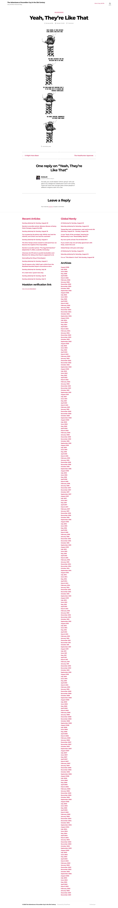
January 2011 (65, 664)
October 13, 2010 (60, 23)
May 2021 (64, 401)
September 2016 (66, 519)
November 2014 (66, 566)
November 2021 (66, 388)
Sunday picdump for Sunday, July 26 (34, 269)
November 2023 (66, 337)
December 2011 (66, 640)
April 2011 (64, 657)
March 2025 (64, 303)
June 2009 (64, 704)
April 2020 (64, 428)
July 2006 (64, 778)
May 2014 (64, 579)
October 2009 (65, 695)
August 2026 (65, 267)
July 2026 (64, 269)
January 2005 (65, 816)
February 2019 (65, 458)
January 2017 (65, 511)
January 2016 (65, 536)
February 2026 (65, 280)
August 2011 (64, 649)
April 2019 (64, 454)
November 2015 (66, 541)
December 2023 (66, 335)
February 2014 (65, 585)
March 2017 (64, 507)
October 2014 (65, 568)
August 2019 (65, 445)
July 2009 (64, 702)
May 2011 (63, 655)
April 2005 (64, 810)
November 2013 (66, 591)
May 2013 (64, 604)
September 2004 (66, 825)
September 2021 (66, 392)
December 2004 (66, 818)
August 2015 (65, 547)
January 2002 (65, 890)
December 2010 (66, 666)
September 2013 (66, 596)
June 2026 (64, 271)
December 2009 (66, 691)
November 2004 (66, 820)
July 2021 (64, 396)
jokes (49, 146)
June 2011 (64, 653)
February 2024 (65, 331)
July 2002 (64, 878)
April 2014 (64, 581)
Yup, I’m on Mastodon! (29, 288)
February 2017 (65, 509)
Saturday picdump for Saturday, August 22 (75, 226)
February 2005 (65, 814)
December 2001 (66, 893)
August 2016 (65, 521)
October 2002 (65, 871)
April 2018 (64, 479)
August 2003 (65, 850)
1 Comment (71, 23)
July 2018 (64, 473)
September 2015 (66, 545)
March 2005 (65, 812)
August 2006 (65, 776)
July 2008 (64, 727)
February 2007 (65, 763)
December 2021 (66, 386)
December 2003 (66, 842)
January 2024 (65, 333)
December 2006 (66, 767)
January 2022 (65, 384)
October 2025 (65, 288)
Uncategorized (59, 12)
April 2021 (64, 403)
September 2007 (66, 748)
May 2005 (64, 808)
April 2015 (64, 555)
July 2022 (64, 371)
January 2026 (65, 282)
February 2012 (65, 636)
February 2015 (65, 560)
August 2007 (65, 750)
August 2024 (65, 318)
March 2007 (65, 761)
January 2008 (65, 740)
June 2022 (64, 373)
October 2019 (65, 441)
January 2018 (65, 485)
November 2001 (66, 895)
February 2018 (65, 483)
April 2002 (64, 884)
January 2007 (65, 765)
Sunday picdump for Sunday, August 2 (34, 261)
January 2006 (65, 791)
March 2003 (64, 861)
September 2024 (66, 316)
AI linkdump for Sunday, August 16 (72, 251)
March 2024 (64, 329)
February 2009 (65, 712)
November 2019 (66, 439)
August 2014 (65, 572)
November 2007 (66, 744)
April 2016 (64, 530)
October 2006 (65, 772)
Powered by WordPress (63, 904)
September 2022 (66, 367)
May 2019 (64, 452)
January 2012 (65, 638)
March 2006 (65, 787)
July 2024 (64, 320)
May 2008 (64, 731)
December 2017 (66, 488)
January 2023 (65, 358)
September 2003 (66, 848)
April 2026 (64, 276)
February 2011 (65, 661)
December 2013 (66, 589)
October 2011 (65, 644)
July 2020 (64, 422)
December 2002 (66, 867)
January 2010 (65, 689)
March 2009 (65, 710)
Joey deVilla (50, 23)
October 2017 (65, 492)
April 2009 (64, 708)
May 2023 (64, 350)
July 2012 (64, 625)
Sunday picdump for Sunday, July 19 (34, 276)
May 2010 (64, 681)
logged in (50, 206)
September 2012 (66, 621)
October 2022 (65, 365)
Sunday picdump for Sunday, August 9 (34, 239)
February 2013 (65, 611)
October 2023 (65, 339)
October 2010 (65, 670)
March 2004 (65, 837)
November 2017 (66, 490)
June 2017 (64, 500)
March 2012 (64, 634)
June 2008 (64, 729)
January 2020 (65, 435)
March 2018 (64, 481)
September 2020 (66, 418)
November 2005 (66, 795)
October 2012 (65, 619)
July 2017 (64, 498)
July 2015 (64, 549)
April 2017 (64, 505)
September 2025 (66, 290)
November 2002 (66, 869)
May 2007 (64, 757)
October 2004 (65, 823)
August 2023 (65, 343)
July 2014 (64, 575)
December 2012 (66, 615)
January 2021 (65, 409)
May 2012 (64, 630)
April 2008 (64, 734)
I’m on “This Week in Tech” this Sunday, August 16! (77, 257)
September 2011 (66, 647)
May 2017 (64, 502)
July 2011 (63, 651)
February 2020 (65, 432)
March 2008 (65, 736)
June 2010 (64, 678)
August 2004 (65, 827)
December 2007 (66, 742)
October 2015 (65, 543)
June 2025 (64, 297)
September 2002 (66, 873)
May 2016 (64, 528)
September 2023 (66, 341)
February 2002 (65, 888)
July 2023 (64, 346)
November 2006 (66, 770)
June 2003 (64, 854)
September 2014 (66, 570)
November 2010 (66, 668)
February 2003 (65, 863)
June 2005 (64, 806)
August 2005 (65, 801)
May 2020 (64, 426)
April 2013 (64, 606)
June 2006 (64, 780)
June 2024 (64, 322)
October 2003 (65, 846)
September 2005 (66, 799)
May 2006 (64, 782)
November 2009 (66, 693)
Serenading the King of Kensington (34, 258)
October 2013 (65, 594)
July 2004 (64, 829)
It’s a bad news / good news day (32, 272)
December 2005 (66, 793)
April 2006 (64, 784)
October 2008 (65, 721)
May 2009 (64, 706)
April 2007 (64, 759)
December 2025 (66, 284)
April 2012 (64, 632)
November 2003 (66, 844)
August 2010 (65, 674)
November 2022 (66, 362)
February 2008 (65, 738)
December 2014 (66, 564)
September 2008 (66, 723)
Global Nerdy (68, 218)
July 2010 (64, 676)
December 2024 (66, 309)
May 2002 (64, 882)
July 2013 (64, 600)
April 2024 (64, 326)
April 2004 (64, 835)
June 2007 (64, 755)
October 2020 (65, 415)
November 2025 (66, 286)
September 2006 (66, 774)
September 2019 (66, 443)
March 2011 (64, 659)
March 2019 (64, 456)
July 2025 (64, 295)
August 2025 (65, 292)
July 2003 (64, 852)
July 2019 (64, 447)
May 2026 (64, 273)
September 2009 (66, 697)
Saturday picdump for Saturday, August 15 (74, 254)
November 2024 (66, 312)
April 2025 (64, 301)
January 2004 (65, 840)
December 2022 (66, 360)
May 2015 (64, 553)
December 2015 (66, 538)
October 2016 (65, 517)
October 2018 (65, 466)
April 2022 (64, 377)
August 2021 (65, 394)
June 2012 (64, 627)
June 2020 (64, 424)
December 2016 (66, 513)
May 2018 (64, 477)
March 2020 (64, 430)
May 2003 (64, 856)
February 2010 (65, 687)
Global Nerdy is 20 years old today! (72, 248)
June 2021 (64, 398)
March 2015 (64, 558)
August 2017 (65, 496)
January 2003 (65, 865)
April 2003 (64, 859)
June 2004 (64, 831)
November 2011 (66, 642)
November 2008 (66, 719)
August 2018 (65, 471)
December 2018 (66, 462)
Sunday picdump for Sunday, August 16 (35, 231)
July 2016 (64, 524)
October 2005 (65, 797)
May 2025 (64, 299)
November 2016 (66, 515)
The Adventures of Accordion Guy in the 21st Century (26, 2)
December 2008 (66, 717)
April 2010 (64, 683)
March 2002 (64, 886)
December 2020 (66, 411)
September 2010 (66, 672)
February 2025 (65, 305)
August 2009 (65, 700)
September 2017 (66, 494)
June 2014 (64, 577)
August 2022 (65, 369)
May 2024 (64, 324)
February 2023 (65, 356)
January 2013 (65, 613)
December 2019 (66, 437)
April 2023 (64, 352)
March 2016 (64, 532)
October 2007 (65, 746)
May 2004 (64, 833)
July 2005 (64, 804)
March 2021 (64, 405)
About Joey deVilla (99, 3)
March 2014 (64, 583)
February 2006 (65, 789)
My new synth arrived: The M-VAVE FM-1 (74, 239)
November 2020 (66, 413)
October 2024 (65, 314)
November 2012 (66, 617)
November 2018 (66, 464)
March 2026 (64, 278)
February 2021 (65, 407)
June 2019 (64, 449)
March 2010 (64, 685)
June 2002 (64, 880)
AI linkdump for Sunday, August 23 (72, 223)
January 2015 (65, 562)
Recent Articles (31, 218)
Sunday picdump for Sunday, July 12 (34, 279)
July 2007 (64, 753)
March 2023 (64, 354)
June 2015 (64, 551)
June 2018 (64, 475)
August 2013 (65, 598)
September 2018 (66, 468)
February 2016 (65, 534)
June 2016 (64, 526)
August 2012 (65, 623)
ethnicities (45, 146)
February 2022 (65, 382)
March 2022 (64, 379)
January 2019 (65, 460)
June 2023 (64, 348)
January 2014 (65, 587)
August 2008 (65, 725)
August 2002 (65, 876)
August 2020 (65, 420)
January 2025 (65, 307)
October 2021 (65, 390)
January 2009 (65, 714)
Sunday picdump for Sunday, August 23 (35, 223)
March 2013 (64, 608)
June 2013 (64, 602)
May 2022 (64, 375)
